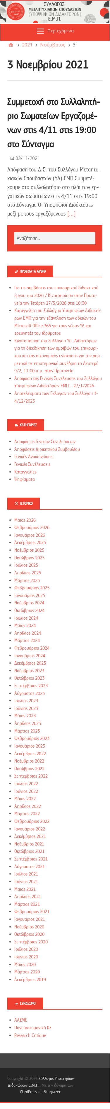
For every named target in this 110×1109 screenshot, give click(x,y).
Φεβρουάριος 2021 (31, 912)
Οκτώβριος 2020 (29, 934)
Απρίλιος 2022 (27, 806)
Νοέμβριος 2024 (29, 603)
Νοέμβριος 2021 (29, 844)
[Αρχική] (10, 44)
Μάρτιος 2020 (27, 972)
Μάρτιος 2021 (27, 904)
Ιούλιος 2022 (26, 784)
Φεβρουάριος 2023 (31, 738)
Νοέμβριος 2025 (29, 550)
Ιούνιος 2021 (26, 882)
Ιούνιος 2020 (26, 957)
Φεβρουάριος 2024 (31, 648)
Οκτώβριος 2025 (29, 558)
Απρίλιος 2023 (27, 723)
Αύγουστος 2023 (29, 693)
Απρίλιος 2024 (27, 633)
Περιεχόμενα (60, 31)
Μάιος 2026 (25, 520)
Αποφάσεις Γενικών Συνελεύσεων (44, 442)
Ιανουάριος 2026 (29, 535)
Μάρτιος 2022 (27, 814)
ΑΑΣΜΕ (20, 1020)
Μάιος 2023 (25, 716)
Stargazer (52, 1091)
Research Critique (30, 1035)
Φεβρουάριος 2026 (31, 528)
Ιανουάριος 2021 (29, 919)
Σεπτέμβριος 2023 (31, 686)
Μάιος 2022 (25, 799)
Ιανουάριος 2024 (29, 656)
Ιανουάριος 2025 (29, 595)
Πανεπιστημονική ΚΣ (32, 1028)
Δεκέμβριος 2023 (30, 663)
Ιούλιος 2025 (26, 565)
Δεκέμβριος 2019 (30, 980)
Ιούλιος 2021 (26, 874)
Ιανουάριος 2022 (29, 829)
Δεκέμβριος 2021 (30, 836)
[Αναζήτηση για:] (54, 238)
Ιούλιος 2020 (26, 949)
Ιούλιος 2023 (26, 701)
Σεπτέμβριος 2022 (31, 776)
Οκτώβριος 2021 (29, 851)
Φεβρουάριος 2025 (31, 588)
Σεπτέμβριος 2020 (31, 942)
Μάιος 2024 (25, 625)
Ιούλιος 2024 (26, 618)
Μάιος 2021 (25, 889)
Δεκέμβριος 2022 (30, 754)
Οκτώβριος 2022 (29, 769)
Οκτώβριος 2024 (29, 610)
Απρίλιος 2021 (27, 897)
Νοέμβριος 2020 (29, 927)
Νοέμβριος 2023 (29, 671)
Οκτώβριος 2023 (29, 678)
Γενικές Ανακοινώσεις (33, 457)
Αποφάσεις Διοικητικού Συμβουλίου (47, 449)
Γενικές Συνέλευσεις (32, 464)
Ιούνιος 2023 (26, 708)
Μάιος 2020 (25, 965)
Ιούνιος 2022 (26, 791)
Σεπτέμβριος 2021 (31, 859)
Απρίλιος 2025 (27, 573)
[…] (71, 213)
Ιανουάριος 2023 (29, 746)
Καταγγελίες (25, 472)
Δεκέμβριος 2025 (30, 543)
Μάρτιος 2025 (27, 580)
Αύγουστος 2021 (29, 867)
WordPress (28, 1091)
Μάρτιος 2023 (27, 731)
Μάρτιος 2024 (27, 640)
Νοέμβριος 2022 (29, 761)
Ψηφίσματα (24, 479)
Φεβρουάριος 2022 (31, 821)
